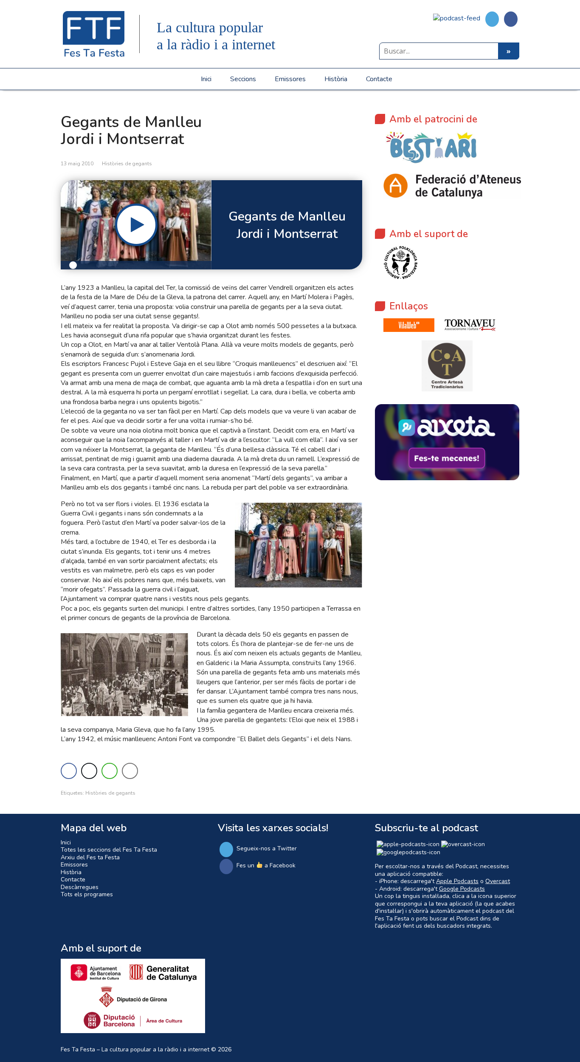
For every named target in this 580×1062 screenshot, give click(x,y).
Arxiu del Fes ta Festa (90, 857)
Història (335, 79)
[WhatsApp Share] (109, 771)
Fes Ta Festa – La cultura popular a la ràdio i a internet (135, 1049)
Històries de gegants (127, 163)
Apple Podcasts (457, 881)
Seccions (243, 79)
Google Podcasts (462, 889)
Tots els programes (87, 894)
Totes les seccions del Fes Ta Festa (109, 850)
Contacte (379, 79)
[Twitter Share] (89, 771)
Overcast (497, 881)
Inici (206, 79)
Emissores (290, 79)
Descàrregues (80, 887)
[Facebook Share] (69, 771)
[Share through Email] (130, 771)
